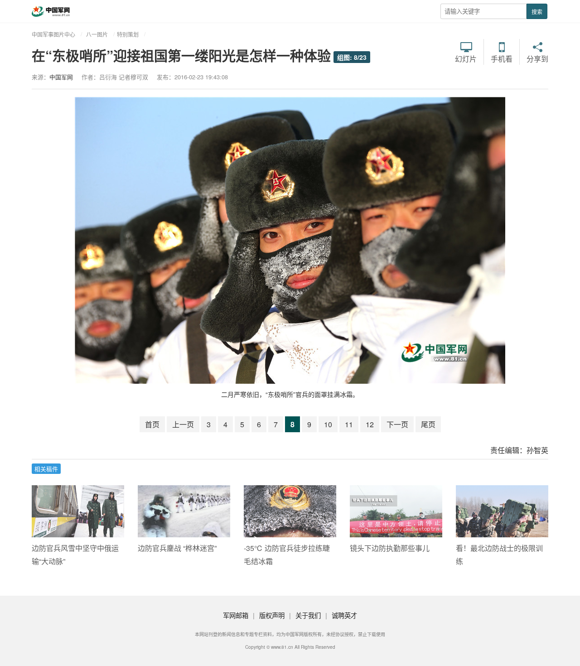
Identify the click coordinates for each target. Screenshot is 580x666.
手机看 (501, 58)
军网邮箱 (235, 615)
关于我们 (308, 615)
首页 (152, 424)
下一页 (397, 424)
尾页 (428, 424)
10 (328, 424)
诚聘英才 (344, 615)
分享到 (537, 58)
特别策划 (128, 34)
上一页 (183, 424)
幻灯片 (466, 58)
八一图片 (97, 34)
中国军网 (61, 76)
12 (370, 424)
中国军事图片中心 (53, 34)
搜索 (537, 11)
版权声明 (272, 615)
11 (349, 424)
